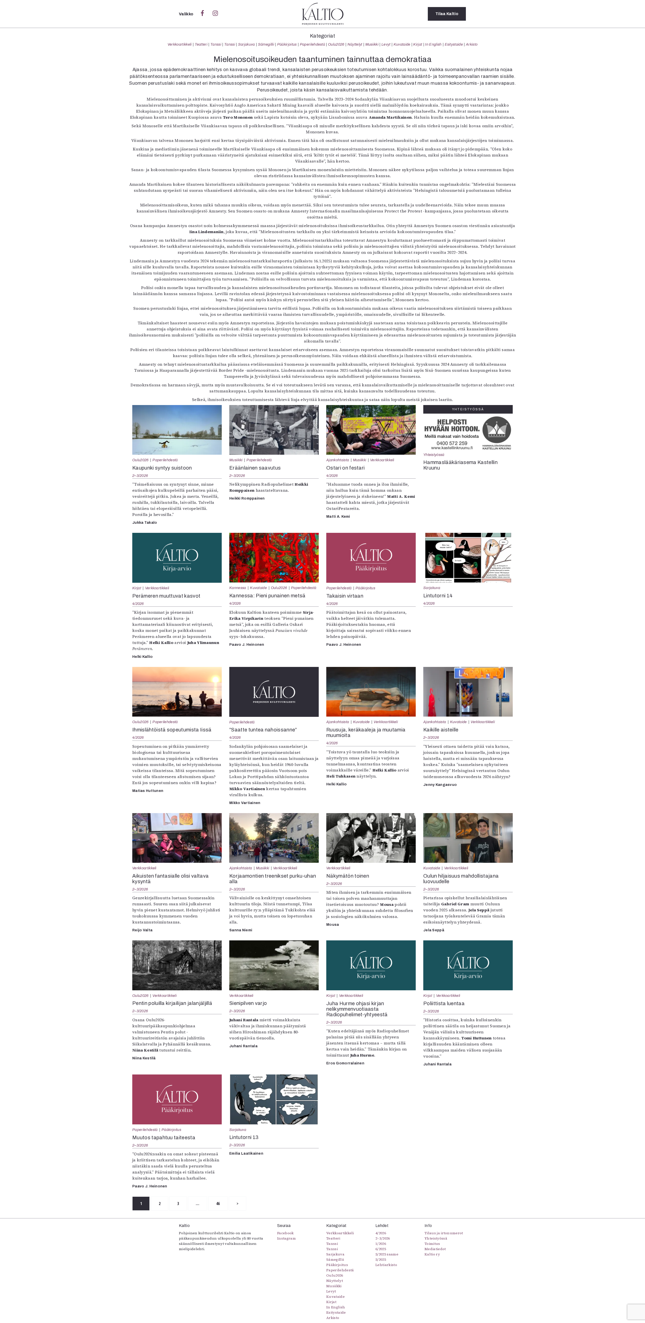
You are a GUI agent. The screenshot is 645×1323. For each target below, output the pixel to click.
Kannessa (237, 588)
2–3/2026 (140, 476)
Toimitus (432, 1243)
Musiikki (372, 44)
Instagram (286, 1238)
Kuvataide (402, 44)
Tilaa (446, 14)
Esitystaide (454, 44)
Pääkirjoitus (287, 44)
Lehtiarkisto (386, 1264)
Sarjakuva (246, 44)
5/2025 (380, 1259)
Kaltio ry (432, 1254)
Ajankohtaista (337, 460)
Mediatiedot (435, 1248)
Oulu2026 (336, 44)
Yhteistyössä (433, 455)
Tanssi (215, 44)
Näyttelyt (354, 44)
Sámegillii (266, 44)
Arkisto (471, 44)
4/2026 (332, 476)
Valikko (186, 14)
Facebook (285, 1233)
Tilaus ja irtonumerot (444, 1233)
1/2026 (380, 1243)
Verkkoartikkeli (180, 44)
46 (218, 1203)
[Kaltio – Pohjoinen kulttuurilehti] (322, 14)
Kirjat (417, 44)
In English (433, 44)
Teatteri (201, 44)
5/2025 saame (386, 1254)
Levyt (386, 44)
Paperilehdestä (312, 44)
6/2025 (380, 1248)
